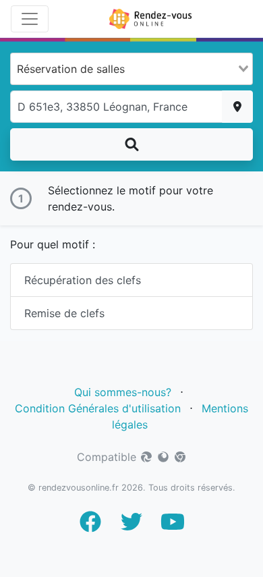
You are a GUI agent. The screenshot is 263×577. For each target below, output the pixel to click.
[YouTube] (172, 525)
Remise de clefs (64, 313)
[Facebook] (90, 525)
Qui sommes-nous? (122, 392)
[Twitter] (131, 525)
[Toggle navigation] (30, 18)
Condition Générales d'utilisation (98, 408)
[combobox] (131, 69)
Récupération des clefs (82, 280)
